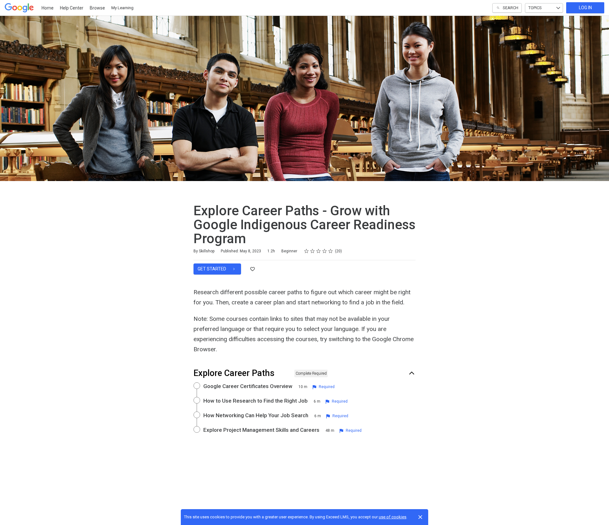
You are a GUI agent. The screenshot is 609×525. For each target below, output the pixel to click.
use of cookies (392, 517)
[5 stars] (331, 251)
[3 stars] (319, 251)
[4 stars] (325, 251)
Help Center (71, 7)
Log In (585, 7)
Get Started (212, 268)
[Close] (420, 517)
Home (48, 7)
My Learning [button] (122, 7)
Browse (97, 7)
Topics (535, 7)
